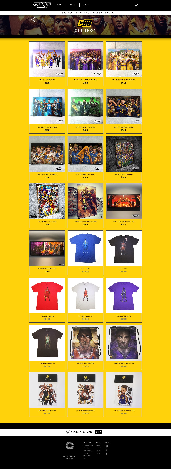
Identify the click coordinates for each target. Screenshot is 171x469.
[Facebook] (106, 454)
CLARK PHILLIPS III (88, 450)
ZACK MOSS (86, 448)
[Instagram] (106, 446)
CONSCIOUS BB (87, 453)
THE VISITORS (87, 456)
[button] (136, 5)
